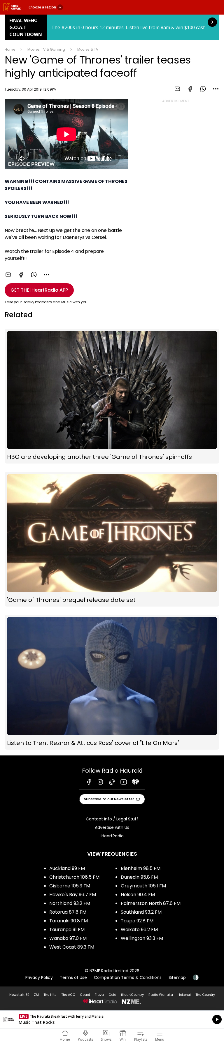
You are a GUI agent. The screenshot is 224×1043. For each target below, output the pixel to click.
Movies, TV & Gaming (46, 49)
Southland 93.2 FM (141, 912)
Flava (99, 994)
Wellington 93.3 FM (142, 938)
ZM (36, 994)
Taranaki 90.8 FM (68, 920)
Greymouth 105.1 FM (143, 885)
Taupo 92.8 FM (137, 920)
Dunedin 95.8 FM (139, 877)
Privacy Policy (39, 977)
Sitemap (177, 977)
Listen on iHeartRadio (112, 1019)
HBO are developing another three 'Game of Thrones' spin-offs (112, 396)
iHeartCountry (132, 994)
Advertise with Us (112, 827)
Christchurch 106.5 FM (74, 877)
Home (10, 49)
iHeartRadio (112, 836)
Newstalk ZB (19, 994)
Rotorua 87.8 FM (67, 912)
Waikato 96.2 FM (139, 929)
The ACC (68, 994)
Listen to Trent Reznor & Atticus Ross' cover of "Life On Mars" (112, 682)
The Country (205, 994)
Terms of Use (73, 977)
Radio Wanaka (160, 994)
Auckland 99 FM (67, 868)
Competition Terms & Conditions (128, 977)
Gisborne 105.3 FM (69, 885)
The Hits (50, 994)
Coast (85, 994)
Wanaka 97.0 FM (68, 938)
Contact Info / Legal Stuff (112, 819)
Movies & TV (87, 49)
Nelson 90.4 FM (138, 894)
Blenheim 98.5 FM (140, 868)
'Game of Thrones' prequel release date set (112, 539)
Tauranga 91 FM (67, 929)
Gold (112, 994)
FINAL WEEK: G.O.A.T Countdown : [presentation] (112, 27)
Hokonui (184, 994)
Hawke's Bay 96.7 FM (72, 894)
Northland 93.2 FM (69, 903)
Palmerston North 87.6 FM (151, 903)
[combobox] (215, 88)
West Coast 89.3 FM (71, 947)
